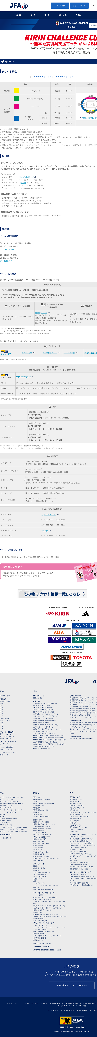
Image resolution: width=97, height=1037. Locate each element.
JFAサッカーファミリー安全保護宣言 (81, 843)
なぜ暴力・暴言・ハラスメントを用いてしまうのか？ (50, 906)
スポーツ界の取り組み (40, 921)
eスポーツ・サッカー (6, 749)
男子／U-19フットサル (7, 736)
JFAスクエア (4, 814)
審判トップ (36, 797)
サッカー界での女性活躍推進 (79, 841)
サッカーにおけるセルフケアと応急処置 (45, 885)
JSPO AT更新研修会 (39, 874)
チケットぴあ (27, 352)
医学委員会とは (38, 887)
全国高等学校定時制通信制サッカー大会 (82, 711)
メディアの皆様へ (67, 1010)
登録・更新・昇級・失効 (41, 843)
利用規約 (44, 1003)
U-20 (1, 723)
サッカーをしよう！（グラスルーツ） (12, 797)
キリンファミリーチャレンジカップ (11, 810)
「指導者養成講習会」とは (41, 826)
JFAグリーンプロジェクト (78, 837)
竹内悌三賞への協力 (76, 849)
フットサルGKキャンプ (77, 814)
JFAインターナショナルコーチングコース (46, 858)
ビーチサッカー (5, 744)
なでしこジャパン (5, 720)
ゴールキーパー (38, 850)
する (47, 15)
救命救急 (36, 870)
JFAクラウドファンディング (42, 943)
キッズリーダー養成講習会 (8, 818)
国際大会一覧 (37, 698)
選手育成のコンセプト (77, 799)
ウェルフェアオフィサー (41, 925)
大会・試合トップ (38, 696)
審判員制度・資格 (38, 806)
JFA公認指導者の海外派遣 (41, 856)
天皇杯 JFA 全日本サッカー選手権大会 (45, 703)
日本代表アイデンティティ (8, 753)
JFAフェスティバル (6, 825)
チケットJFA (6, 354)
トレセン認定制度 (75, 801)
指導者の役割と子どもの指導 (42, 910)
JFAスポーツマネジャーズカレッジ (81, 854)
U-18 (1, 709)
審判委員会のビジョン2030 (41, 799)
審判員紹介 (36, 808)
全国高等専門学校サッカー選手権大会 (45, 742)
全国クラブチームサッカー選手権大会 (45, 716)
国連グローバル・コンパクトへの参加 (81, 867)
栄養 (34, 881)
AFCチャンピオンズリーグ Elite (43, 707)
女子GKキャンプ (75, 810)
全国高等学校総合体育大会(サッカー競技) (83, 708)
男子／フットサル (5, 734)
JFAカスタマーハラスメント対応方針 (71, 1006)
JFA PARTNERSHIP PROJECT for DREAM (47, 950)
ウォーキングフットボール (8, 812)
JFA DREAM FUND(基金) (41, 947)
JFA (71, 792)
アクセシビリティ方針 (29, 1003)
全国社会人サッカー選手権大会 (43, 718)
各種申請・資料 (38, 845)
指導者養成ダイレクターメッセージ (44, 824)
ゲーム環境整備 (74, 821)
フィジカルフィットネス (41, 852)
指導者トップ (37, 820)
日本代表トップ (5, 696)
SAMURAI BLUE (5, 701)
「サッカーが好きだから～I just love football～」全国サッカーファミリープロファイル (15, 828)
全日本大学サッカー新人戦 (41, 731)
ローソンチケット (50, 352)
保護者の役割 (37, 912)
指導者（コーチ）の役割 (41, 822)
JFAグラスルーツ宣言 (7, 799)
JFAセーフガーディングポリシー (43, 899)
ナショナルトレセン (76, 803)
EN (92, 5)
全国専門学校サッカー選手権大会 (43, 746)
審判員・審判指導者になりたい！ (43, 803)
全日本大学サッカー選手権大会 (43, 727)
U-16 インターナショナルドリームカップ (83, 717)
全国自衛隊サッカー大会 (41, 722)
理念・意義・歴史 (38, 841)
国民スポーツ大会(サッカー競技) (43, 712)
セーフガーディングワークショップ (44, 931)
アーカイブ (52, 1010)
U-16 (1, 713)
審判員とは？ (37, 801)
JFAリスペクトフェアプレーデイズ (44, 923)
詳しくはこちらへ (7, 249)
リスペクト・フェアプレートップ (43, 893)
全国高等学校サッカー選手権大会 (80, 706)
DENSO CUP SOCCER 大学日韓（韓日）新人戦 (48, 738)
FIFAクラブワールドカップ (41, 748)
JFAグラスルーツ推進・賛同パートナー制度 (13, 831)
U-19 (1, 707)
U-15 (1, 715)
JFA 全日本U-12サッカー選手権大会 (81, 739)
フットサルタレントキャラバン (79, 816)
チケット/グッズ (79, 6)
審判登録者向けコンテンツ (41, 810)
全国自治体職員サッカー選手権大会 (44, 720)
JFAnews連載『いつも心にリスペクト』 (45, 914)
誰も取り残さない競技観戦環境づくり (81, 839)
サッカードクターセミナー (41, 872)
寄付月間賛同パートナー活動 (79, 869)
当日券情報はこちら (64, 77)
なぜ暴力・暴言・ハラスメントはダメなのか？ (48, 908)
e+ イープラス (69, 352)
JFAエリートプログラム (77, 806)
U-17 (1, 711)
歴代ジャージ (4, 755)
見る (33, 15)
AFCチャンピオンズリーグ (41, 705)
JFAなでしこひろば (6, 805)
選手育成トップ (74, 797)
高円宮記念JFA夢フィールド (78, 827)
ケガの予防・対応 (38, 883)
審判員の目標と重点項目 (41, 816)
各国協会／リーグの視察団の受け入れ (81, 885)
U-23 (1, 703)
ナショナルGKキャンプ (77, 808)
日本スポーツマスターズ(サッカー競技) (45, 725)
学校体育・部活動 (5, 820)
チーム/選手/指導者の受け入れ (79, 883)
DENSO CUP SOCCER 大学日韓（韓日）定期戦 (48, 735)
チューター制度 (38, 848)
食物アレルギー (38, 879)
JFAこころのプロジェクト (78, 847)
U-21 (1, 705)
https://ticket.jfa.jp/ (26, 177)
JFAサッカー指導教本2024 (41, 837)
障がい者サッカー (5, 823)
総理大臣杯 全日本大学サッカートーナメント (47, 729)
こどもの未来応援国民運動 (78, 852)
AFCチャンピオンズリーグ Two (43, 710)
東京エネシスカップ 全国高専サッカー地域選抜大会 (49, 744)
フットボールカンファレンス (42, 835)
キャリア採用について (85, 1010)
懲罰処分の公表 (38, 940)
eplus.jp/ (23, 182)
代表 (19, 15)
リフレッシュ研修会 (39, 832)
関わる (63, 15)
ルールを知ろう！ (5, 838)
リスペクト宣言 (38, 895)
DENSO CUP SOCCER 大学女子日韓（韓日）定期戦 (49, 740)
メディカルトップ (38, 864)
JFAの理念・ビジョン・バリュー (72, 985)
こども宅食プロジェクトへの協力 (80, 862)
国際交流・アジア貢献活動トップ (80, 872)
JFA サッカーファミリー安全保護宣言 (45, 897)
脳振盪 (35, 866)
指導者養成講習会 (38, 830)
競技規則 (36, 812)
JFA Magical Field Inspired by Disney (11, 803)
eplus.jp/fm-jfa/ (41, 312)
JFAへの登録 (60, 6)
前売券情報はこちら (42, 77)
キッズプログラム (5, 816)
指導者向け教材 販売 (39, 839)
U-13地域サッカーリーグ (78, 727)
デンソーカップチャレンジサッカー (44, 733)
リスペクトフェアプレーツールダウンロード (47, 936)
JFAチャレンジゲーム (7, 808)
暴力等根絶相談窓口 (39, 938)
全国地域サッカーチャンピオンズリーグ (45, 714)
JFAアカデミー (74, 823)
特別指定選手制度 (75, 818)
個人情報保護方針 (57, 1003)
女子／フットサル (5, 738)
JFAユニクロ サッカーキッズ (9, 801)
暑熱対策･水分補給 (39, 868)
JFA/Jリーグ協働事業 (76, 829)
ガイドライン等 (38, 860)
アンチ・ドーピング (39, 877)
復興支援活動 (74, 860)
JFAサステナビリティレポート (79, 864)
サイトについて (13, 1003)
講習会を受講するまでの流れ (42, 828)
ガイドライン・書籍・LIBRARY (43, 889)
